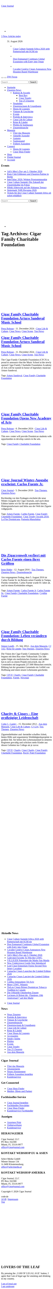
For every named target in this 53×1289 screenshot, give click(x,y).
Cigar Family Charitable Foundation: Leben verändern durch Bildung (24, 636)
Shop (9, 154)
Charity (17, 675)
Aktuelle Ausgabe (21, 135)
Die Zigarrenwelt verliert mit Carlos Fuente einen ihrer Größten (23, 559)
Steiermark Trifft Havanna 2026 (22, 190)
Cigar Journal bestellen (17, 1102)
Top (3, 1202)
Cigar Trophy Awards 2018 (36, 516)
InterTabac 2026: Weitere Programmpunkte (27, 179)
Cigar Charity (28, 750)
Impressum (13, 1199)
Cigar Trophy (25, 98)
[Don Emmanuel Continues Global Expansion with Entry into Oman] (16, 56)
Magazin (11, 130)
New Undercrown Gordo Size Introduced (26, 963)
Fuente (16, 677)
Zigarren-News (14, 90)
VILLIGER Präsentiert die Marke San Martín (28, 960)
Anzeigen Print (14, 1122)
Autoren (17, 138)
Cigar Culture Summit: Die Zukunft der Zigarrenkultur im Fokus (25, 183)
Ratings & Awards (21, 92)
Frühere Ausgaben (21, 143)
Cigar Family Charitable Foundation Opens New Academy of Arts (26, 418)
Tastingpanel (19, 141)
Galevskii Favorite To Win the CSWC (24, 957)
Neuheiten (18, 103)
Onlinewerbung (14, 1125)
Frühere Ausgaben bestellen (20, 1074)
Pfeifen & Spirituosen (23, 125)
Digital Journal (14, 157)
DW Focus (12, 77)
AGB (3, 1199)
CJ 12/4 (34, 726)
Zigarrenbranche (20, 127)
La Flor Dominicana (10, 519)
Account (11, 160)
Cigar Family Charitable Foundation (23, 444)
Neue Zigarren (14, 1014)
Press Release (7, 328)
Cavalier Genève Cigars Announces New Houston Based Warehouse (32, 70)
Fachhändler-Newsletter (18, 1105)
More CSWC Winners (17, 984)
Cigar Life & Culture (22, 119)
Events (16, 114)
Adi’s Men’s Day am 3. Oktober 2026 (24, 171)
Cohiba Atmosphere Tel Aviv (20, 982)
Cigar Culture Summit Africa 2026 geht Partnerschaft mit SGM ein (31, 50)
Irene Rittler (6, 569)
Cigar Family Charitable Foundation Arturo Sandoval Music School (23, 318)
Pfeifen (10, 1041)
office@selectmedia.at (11, 1167)
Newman (24, 677)
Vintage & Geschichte (23, 111)
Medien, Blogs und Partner (19, 1091)
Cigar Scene (27, 331)
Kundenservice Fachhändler (20, 1110)
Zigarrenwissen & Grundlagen (27, 106)
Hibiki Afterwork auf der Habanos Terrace (27, 187)
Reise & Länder (20, 122)
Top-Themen (41, 490)
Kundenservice (14, 1077)
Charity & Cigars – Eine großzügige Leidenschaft (19, 716)
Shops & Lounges (21, 109)
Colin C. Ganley (8, 724)
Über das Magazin (21, 133)
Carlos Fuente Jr (28, 590)
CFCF (10, 675)
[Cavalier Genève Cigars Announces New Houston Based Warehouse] (16, 66)
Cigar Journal (7, 6)
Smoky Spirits (13, 1038)
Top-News (39, 331)
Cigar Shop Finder (21, 151)
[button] (9, 1283)
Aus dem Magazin (38, 646)
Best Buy (23, 95)
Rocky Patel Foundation (34, 753)
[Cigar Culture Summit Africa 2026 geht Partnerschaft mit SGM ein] (16, 46)
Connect (11, 146)
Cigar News (14, 331)
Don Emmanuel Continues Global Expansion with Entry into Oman (29, 60)
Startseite (11, 87)
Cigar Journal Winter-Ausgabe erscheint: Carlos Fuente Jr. (24, 482)
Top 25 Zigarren (26, 101)
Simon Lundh (7, 646)
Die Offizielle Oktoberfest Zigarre (23, 992)
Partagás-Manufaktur (31, 519)
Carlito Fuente (27, 514)
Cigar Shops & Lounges (18, 1033)
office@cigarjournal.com (12, 1147)
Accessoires (12, 1036)
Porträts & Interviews (23, 117)
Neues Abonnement (16, 1071)
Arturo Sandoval (14, 375)
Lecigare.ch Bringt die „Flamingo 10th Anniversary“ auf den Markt (25, 996)
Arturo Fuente (13, 514)
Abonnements (13, 1069)
